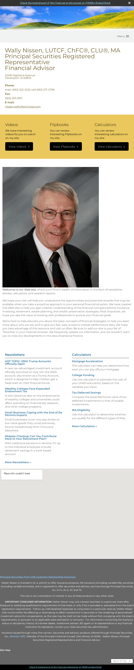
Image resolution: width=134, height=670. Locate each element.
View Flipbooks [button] (64, 146)
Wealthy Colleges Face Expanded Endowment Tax (27, 390)
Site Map (5, 650)
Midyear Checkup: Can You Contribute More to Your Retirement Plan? (31, 437)
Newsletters (15, 355)
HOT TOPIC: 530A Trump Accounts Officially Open (28, 362)
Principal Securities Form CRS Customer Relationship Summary (38, 576)
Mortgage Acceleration (87, 361)
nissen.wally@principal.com (23, 106)
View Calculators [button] (110, 146)
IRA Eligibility (81, 410)
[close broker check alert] (129, 3)
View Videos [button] (17, 146)
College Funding (83, 375)
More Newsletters (18, 462)
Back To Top (120, 661)
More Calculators (84, 426)
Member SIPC (18, 636)
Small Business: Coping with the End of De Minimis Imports (33, 414)
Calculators (81, 355)
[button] (123, 36)
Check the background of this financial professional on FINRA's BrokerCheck (65, 3)
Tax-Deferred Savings (86, 392)
